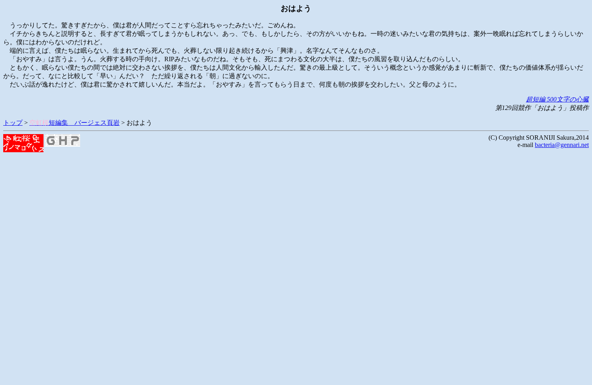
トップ (13, 122)
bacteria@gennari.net (562, 144)
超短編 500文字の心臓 (557, 99)
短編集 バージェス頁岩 (74, 122)
